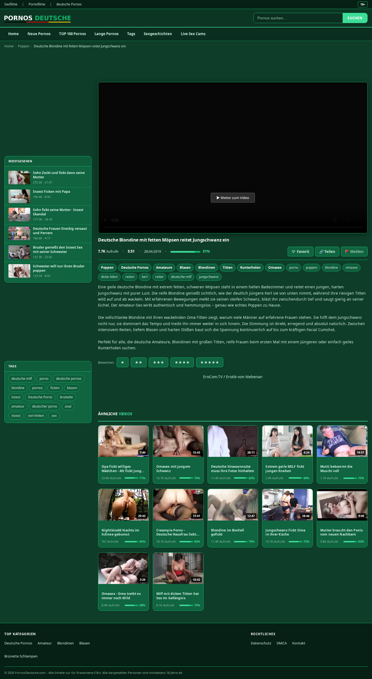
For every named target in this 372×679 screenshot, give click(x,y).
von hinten (36, 415)
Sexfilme (10, 4)
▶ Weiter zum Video (233, 197)
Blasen (185, 267)
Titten (228, 267)
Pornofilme (37, 4)
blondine (331, 267)
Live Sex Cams (193, 33)
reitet (159, 276)
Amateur (45, 643)
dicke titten (109, 276)
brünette (66, 397)
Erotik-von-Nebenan (244, 376)
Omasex (275, 267)
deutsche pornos (68, 378)
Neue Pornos (39, 33)
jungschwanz (209, 276)
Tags (131, 33)
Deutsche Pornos (134, 267)
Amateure (164, 267)
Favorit (300, 251)
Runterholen (250, 267)
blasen (72, 388)
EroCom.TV (212, 376)
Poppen (23, 46)
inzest (15, 397)
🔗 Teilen (327, 251)
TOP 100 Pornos (72, 33)
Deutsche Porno (40, 397)
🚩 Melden (354, 251)
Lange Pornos (106, 33)
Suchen (354, 18)
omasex (352, 267)
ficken (54, 388)
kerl (145, 276)
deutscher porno (44, 406)
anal (68, 406)
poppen (311, 267)
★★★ (158, 362)
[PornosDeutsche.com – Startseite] (37, 18)
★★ (138, 362)
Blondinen (206, 267)
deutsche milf (181, 276)
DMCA (282, 643)
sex (54, 415)
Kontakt (298, 643)
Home (13, 33)
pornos (37, 388)
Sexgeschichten (158, 33)
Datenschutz (261, 643)
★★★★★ (209, 362)
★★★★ (182, 362)
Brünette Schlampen (21, 656)
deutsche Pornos (69, 4)
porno (293, 267)
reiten (129, 276)
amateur (18, 406)
